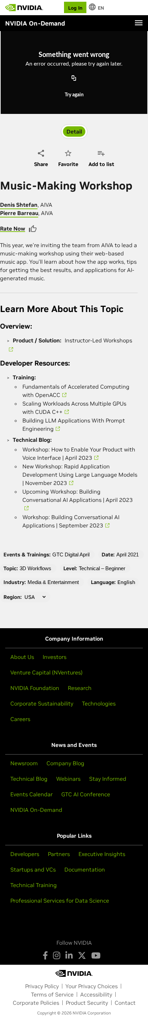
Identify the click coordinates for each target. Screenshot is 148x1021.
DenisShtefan (19, 204)
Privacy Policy (42, 986)
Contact (125, 1002)
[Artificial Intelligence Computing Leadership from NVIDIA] (24, 7)
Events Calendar (31, 794)
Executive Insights (101, 853)
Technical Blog (28, 778)
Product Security (87, 1002)
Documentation (84, 869)
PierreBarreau (19, 213)
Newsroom (24, 763)
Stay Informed (107, 778)
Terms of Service (52, 994)
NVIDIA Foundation (34, 687)
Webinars (68, 778)
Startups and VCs (33, 869)
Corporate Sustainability (41, 703)
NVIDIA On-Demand (36, 809)
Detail (74, 131)
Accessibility (96, 994)
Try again (74, 95)
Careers (20, 719)
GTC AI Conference (85, 794)
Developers (24, 853)
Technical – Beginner (102, 568)
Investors (54, 656)
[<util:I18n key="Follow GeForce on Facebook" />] (45, 955)
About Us (22, 656)
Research (80, 687)
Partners (59, 853)
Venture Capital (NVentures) (46, 672)
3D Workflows (35, 568)
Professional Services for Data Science (59, 900)
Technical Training (33, 885)
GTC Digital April (70, 554)
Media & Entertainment (53, 582)
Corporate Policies (36, 1002)
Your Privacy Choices (91, 986)
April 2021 (127, 554)
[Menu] (139, 23)
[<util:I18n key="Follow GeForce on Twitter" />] (82, 955)
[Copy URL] (74, 78)
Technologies (99, 703)
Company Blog (65, 763)
